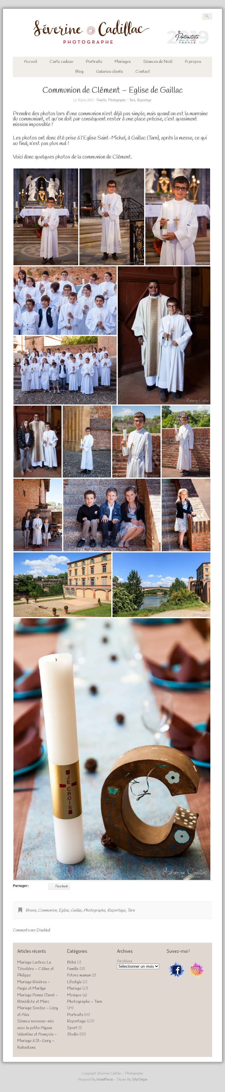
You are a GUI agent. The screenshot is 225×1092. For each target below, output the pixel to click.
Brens (30, 910)
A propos (193, 62)
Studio (73, 1034)
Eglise (64, 910)
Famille (101, 100)
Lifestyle (74, 982)
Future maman (79, 975)
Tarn (131, 910)
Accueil (30, 62)
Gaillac (76, 910)
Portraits (94, 62)
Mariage (74, 988)
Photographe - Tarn (121, 100)
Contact (142, 72)
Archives (124, 961)
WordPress (104, 1079)
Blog (79, 72)
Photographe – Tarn (84, 1002)
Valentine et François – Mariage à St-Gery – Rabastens (37, 1041)
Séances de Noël (157, 62)
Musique (74, 995)
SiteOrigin (139, 1079)
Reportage (144, 100)
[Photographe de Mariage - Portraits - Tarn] (112, 47)
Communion (47, 910)
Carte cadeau (61, 62)
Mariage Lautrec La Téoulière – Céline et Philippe (35, 969)
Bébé (71, 962)
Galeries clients (109, 72)
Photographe (94, 910)
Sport (72, 1028)
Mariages (123, 62)
